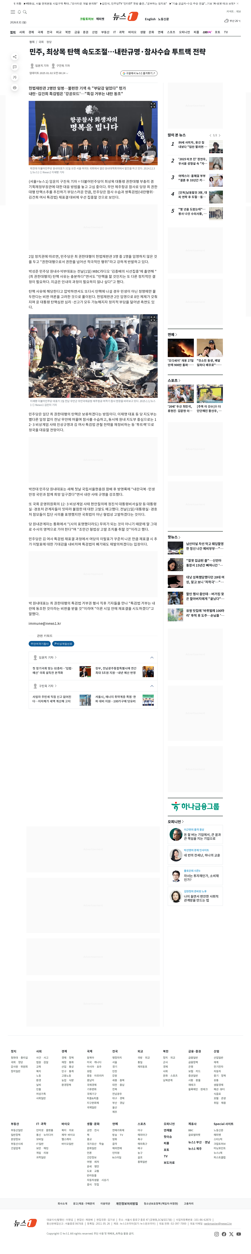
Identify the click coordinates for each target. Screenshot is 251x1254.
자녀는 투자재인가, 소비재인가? (201, 878)
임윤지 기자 (42, 65)
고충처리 (188, 1203)
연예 (171, 334)
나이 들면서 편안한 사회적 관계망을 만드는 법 (201, 898)
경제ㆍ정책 (68, 1057)
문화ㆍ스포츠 (170, 1075)
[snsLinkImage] (216, 1234)
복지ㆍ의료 (68, 1130)
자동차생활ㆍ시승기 (98, 1180)
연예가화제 (118, 1130)
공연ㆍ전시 (93, 1130)
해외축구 (142, 1144)
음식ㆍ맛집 (93, 1184)
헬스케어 (66, 1139)
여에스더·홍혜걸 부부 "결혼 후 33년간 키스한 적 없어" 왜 (193, 180)
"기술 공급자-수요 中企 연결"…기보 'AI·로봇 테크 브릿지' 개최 (187, 3)
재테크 (192, 1085)
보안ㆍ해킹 (42, 1148)
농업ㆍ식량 (68, 1080)
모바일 (39, 1139)
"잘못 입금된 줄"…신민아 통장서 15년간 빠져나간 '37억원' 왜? (204, 565)
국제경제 (91, 1085)
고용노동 (66, 1075)
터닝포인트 (220, 1148)
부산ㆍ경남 (118, 1103)
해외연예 (117, 1148)
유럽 (89, 1071)
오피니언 (174, 821)
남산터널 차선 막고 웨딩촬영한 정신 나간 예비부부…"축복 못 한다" (205, 549)
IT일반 (40, 1144)
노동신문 (163, 19)
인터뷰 (115, 1153)
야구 (140, 1130)
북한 (165, 1051)
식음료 (217, 1094)
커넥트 (230, 11)
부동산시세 (17, 1144)
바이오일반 (67, 1144)
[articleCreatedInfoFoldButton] (67, 73)
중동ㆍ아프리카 (95, 1075)
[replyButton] (14, 67)
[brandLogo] (125, 16)
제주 (114, 1112)
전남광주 (117, 1094)
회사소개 (62, 1203)
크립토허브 (87, 19)
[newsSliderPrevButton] (210, 135)
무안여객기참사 (40, 643)
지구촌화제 (93, 1103)
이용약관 (105, 1203)
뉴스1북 (218, 1153)
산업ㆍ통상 (68, 1066)
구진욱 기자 (63, 65)
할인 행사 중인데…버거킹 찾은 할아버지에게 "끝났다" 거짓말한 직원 (205, 599)
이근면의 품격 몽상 (194, 829)
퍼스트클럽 (220, 1157)
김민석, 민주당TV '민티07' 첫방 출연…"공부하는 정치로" (114, 3)
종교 (89, 1139)
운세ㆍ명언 (93, 1166)
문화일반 (91, 1148)
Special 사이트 (224, 1124)
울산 (114, 1107)
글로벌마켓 (194, 1135)
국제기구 (91, 1094)
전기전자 (218, 1066)
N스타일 (116, 1157)
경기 (114, 1066)
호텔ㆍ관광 (220, 1098)
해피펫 (100, 19)
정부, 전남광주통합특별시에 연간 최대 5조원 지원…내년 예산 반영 (116, 671)
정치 (32, 42)
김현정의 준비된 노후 (195, 891)
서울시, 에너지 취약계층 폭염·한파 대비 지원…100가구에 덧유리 (115, 699)
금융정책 (193, 1062)
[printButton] (14, 87)
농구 (140, 1153)
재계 (216, 1062)
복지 (38, 1071)
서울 (114, 1062)
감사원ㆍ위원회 (19, 1066)
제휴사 (192, 1124)
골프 (140, 1157)
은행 (190, 1066)
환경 (38, 1080)
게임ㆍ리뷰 (42, 1153)
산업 (216, 1051)
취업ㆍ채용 (220, 1103)
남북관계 (168, 1080)
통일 (140, 1062)
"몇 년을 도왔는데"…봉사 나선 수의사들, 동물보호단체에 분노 (192, 213)
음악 (114, 1144)
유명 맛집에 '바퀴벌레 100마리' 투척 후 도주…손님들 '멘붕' (205, 616)
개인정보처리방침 (127, 1204)
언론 (89, 1153)
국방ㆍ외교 (144, 1057)
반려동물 (91, 1175)
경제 (64, 1051)
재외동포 (142, 1066)
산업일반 (218, 1057)
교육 (38, 1066)
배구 (140, 1148)
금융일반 (193, 1057)
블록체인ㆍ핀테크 (198, 1089)
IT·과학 (41, 1124)
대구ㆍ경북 (118, 1098)
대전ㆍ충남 (118, 1085)
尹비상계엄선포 (63, 643)
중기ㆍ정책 (220, 1075)
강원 (114, 1075)
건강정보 (91, 1157)
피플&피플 (92, 1098)
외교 (140, 1051)
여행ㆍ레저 (93, 1162)
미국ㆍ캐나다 (94, 1062)
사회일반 (41, 1098)
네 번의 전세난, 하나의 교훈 (202, 855)
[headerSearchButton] (25, 12)
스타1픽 (218, 1139)
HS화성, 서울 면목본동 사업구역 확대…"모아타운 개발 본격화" (42, 3)
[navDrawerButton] (13, 12)
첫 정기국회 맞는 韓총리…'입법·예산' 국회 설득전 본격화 (53, 671)
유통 (216, 1080)
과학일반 (41, 1157)
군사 (165, 1062)
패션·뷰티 (219, 1089)
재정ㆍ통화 (68, 1062)
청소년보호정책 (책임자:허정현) (161, 1203)
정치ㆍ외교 (169, 1057)
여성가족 (41, 1094)
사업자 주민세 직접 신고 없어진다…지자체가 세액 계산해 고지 (52, 699)
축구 (140, 1139)
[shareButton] (14, 56)
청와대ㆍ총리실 (19, 1057)
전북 (114, 1089)
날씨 (38, 1085)
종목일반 (142, 1162)
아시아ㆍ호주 (94, 1066)
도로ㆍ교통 (93, 1171)
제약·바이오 (68, 1135)
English (150, 19)
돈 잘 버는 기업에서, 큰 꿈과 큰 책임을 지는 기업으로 (202, 837)
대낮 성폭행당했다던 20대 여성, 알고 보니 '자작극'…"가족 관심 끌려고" (205, 582)
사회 (39, 1051)
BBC (190, 1130)
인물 (38, 1089)
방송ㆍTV (117, 1135)
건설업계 (15, 1148)
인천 (114, 1071)
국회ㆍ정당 (17, 1062)
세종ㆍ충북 (118, 1080)
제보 (238, 11)
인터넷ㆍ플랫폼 (44, 1130)
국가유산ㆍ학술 (95, 1144)
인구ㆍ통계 (68, 1071)
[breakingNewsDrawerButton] (19, 12)
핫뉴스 (173, 537)
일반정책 (15, 1135)
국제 (89, 1051)
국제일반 (91, 1107)
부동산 (15, 1124)
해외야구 (142, 1135)
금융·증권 (194, 1051)
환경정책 (66, 1085)
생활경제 (218, 1085)
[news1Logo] (25, 1223)
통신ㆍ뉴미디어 (44, 1135)
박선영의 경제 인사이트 (196, 850)
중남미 (90, 1080)
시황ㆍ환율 (194, 1080)
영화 (114, 1139)
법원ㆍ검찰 (42, 1062)
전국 (115, 1051)
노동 (38, 1075)
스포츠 (173, 380)
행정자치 (117, 1057)
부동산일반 (17, 1130)
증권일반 (193, 1075)
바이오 (66, 1124)
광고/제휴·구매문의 (84, 1203)
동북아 (90, 1057)
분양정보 (15, 1139)
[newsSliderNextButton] (219, 135)
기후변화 (91, 1089)
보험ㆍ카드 (194, 1071)
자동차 (217, 1071)
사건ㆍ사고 (42, 1057)
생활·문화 (93, 1124)
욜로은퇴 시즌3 (192, 871)
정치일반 (15, 1071)
